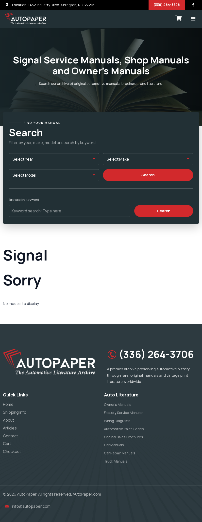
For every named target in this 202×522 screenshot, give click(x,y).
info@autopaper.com (31, 506)
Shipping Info (14, 412)
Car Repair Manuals (119, 453)
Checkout (12, 451)
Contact (10, 436)
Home (8, 404)
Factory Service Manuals (123, 412)
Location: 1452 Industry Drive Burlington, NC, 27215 (52, 4)
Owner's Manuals (117, 404)
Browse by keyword (24, 199)
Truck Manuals (115, 461)
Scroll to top (11, 262)
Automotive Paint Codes (124, 429)
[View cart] (178, 18)
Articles (10, 428)
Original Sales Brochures (123, 437)
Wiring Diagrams (117, 420)
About (8, 420)
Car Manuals (114, 445)
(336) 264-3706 (166, 4)
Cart (7, 443)
